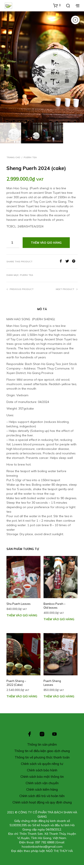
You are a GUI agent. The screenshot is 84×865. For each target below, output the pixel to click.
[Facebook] (62, 261)
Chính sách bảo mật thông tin (42, 777)
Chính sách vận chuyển (42, 783)
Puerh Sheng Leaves (52, 682)
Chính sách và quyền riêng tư (42, 764)
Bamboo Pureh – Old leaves (54, 605)
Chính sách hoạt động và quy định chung (42, 802)
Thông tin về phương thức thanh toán (42, 757)
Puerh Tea (30, 157)
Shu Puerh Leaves (18, 603)
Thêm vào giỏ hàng (21, 615)
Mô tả (42, 309)
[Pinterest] (75, 261)
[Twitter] (68, 261)
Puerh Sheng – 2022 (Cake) (16, 682)
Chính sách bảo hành (42, 770)
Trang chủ (13, 157)
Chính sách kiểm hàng (42, 789)
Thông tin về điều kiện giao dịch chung (42, 751)
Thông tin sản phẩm (42, 744)
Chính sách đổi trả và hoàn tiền (42, 796)
